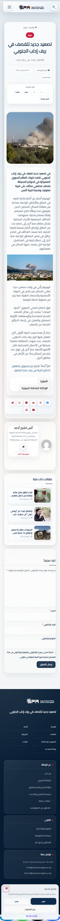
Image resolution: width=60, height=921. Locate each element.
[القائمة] (9, 7)
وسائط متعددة (50, 749)
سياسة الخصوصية (43, 835)
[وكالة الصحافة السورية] (31, 7)
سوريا (25, 27)
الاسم (53, 611)
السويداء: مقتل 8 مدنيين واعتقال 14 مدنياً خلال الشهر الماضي (21, 531)
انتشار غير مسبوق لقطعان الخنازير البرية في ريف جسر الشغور (31, 368)
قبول (43, 901)
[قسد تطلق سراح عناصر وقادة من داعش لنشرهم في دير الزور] (42, 495)
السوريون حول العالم (48, 741)
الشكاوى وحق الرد (43, 842)
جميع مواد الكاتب (23, 454)
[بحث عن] (53, 7)
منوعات (25, 741)
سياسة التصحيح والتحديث (40, 794)
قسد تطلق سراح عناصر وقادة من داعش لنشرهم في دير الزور (21, 494)
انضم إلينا (25, 734)
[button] (6, 889)
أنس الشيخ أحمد (42, 70)
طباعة (18, 92)
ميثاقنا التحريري (44, 780)
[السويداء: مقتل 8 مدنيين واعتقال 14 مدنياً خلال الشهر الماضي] (42, 533)
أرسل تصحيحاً (45, 98)
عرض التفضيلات (30, 909)
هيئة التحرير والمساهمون (39, 787)
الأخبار (26, 726)
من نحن (47, 773)
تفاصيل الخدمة (31, 915)
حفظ (26, 92)
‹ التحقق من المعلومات (40, 808)
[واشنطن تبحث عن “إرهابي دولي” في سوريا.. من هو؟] (42, 514)
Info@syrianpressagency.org (39, 867)
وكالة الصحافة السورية (34, 388)
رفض (16, 901)
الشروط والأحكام (43, 829)
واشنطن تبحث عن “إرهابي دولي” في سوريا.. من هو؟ (21, 512)
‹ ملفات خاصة (45, 801)
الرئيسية (32, 27)
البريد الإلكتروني (49, 624)
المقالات (53, 734)
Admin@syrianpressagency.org (37, 873)
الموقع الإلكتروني (49, 638)
